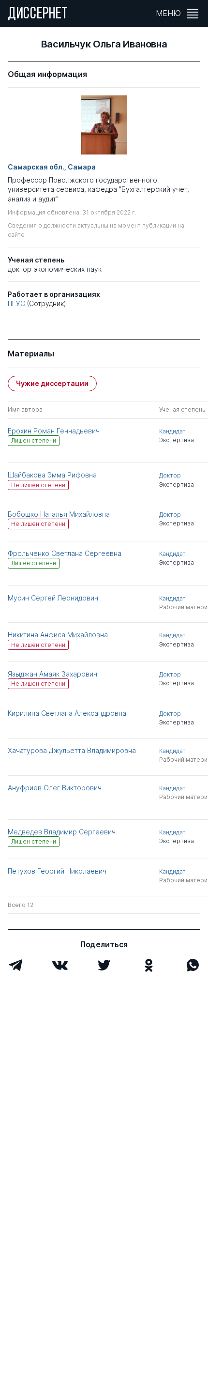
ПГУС (16, 303)
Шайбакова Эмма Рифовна (52, 475)
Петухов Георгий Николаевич (57, 871)
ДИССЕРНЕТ (38, 14)
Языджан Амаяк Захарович (52, 674)
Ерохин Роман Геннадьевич (54, 431)
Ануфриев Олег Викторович (55, 788)
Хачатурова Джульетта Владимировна (72, 750)
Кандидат (172, 431)
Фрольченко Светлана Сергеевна (64, 553)
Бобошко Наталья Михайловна (59, 514)
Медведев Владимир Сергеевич (62, 832)
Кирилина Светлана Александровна (67, 713)
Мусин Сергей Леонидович (53, 598)
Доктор (170, 475)
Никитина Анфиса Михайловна (58, 635)
